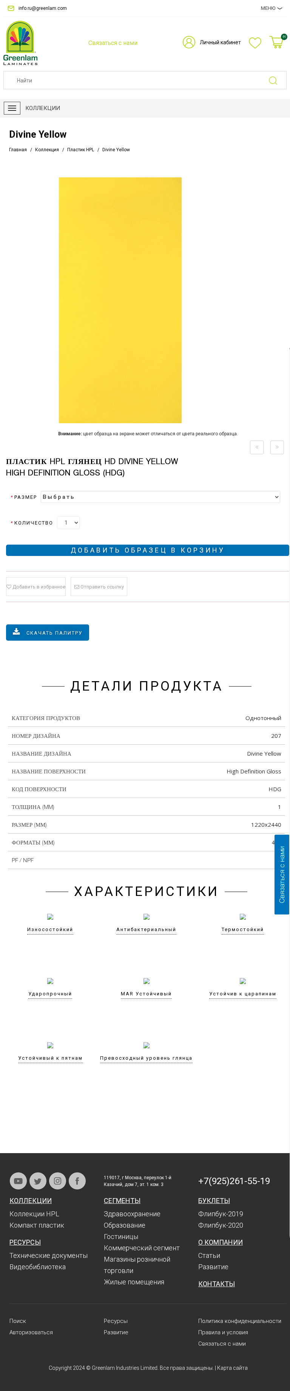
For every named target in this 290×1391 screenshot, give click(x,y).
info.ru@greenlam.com (43, 8)
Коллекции (30, 1201)
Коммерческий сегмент (142, 1248)
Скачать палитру (54, 633)
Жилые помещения (134, 1282)
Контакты (216, 1284)
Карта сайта (232, 1368)
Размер (24, 497)
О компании (220, 1242)
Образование (124, 1225)
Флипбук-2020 (220, 1225)
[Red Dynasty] (257, 447)
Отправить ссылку (101, 587)
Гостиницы (121, 1236)
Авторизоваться (31, 1332)
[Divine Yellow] (148, 300)
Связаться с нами (222, 1343)
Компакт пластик (36, 1225)
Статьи (209, 1255)
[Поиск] (277, 80)
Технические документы (48, 1255)
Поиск (17, 1321)
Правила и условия (223, 1332)
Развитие (213, 1267)
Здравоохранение (132, 1214)
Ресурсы (25, 1242)
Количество (32, 523)
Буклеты (214, 1201)
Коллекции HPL (34, 1214)
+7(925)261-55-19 (234, 1181)
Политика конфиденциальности (239, 1321)
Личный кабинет (220, 42)
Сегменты (122, 1201)
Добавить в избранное (38, 587)
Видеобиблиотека (37, 1267)
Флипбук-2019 (220, 1214)
